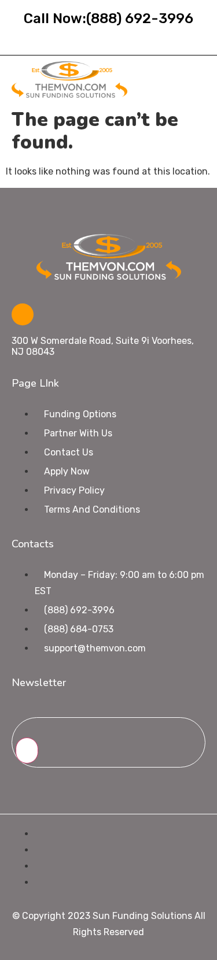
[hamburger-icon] (192, 79)
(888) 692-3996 (139, 18)
